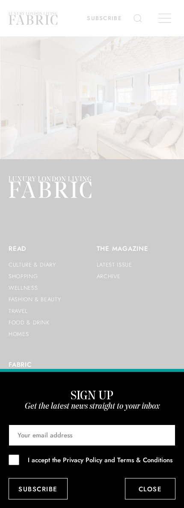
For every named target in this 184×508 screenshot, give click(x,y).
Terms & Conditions (144, 460)
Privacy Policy (82, 460)
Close (150, 489)
